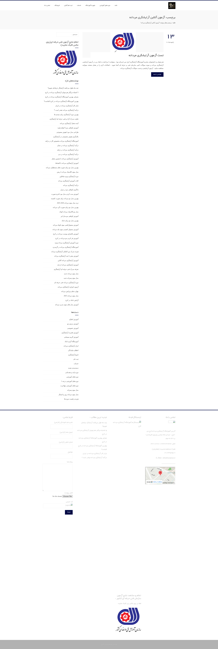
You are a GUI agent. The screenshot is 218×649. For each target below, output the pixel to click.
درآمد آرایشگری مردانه (70, 185)
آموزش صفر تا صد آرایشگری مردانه (66, 256)
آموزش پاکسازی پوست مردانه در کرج (65, 234)
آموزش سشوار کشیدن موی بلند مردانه (65, 229)
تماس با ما (47, 5)
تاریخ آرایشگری (73, 355)
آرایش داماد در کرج (72, 300)
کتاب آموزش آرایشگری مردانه (68, 181)
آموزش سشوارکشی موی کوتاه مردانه (65, 225)
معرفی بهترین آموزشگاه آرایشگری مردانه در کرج (61, 97)
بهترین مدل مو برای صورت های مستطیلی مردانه (62, 167)
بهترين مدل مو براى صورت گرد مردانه (65, 207)
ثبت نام (76, 359)
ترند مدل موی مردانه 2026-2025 (67, 203)
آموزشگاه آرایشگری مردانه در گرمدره (65, 247)
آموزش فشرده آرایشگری (70, 333)
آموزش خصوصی (72, 328)
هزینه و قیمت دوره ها (71, 399)
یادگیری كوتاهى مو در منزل (69, 190)
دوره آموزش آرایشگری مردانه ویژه (66, 243)
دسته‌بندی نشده (73, 368)
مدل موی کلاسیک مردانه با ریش (67, 172)
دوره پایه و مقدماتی (71, 372)
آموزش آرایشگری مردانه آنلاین (68, 260)
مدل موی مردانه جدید (71, 274)
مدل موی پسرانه (72, 390)
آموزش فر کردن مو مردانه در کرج (66, 238)
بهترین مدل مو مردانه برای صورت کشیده (64, 198)
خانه (116, 5)
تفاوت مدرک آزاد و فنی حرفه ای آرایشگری (64, 119)
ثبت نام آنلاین (68, 5)
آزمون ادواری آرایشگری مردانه (68, 287)
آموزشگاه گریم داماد (71, 341)
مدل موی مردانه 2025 (71, 296)
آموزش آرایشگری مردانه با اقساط (66, 163)
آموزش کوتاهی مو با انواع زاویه (68, 128)
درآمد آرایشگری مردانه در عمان (67, 145)
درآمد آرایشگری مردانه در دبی (68, 154)
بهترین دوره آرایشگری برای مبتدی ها (66, 114)
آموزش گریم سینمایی (71, 337)
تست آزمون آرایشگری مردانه (146, 55)
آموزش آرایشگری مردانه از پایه (67, 265)
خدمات (79, 5)
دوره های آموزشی (105, 5)
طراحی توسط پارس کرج (109, 644)
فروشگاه (57, 5)
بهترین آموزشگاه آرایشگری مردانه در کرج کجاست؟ (61, 101)
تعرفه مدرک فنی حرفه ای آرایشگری (66, 269)
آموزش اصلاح (73, 319)
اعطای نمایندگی (73, 350)
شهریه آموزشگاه (90, 5)
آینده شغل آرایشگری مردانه (69, 123)
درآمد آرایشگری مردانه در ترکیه (67, 150)
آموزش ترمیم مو (72, 324)
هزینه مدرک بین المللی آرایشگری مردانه (64, 251)
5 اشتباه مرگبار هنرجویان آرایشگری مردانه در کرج (61, 92)
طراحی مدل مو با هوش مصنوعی (67, 132)
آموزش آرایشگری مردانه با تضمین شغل (65, 159)
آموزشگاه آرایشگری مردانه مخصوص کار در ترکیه (61, 141)
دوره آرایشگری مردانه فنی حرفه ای (66, 282)
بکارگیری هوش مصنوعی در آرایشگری (65, 137)
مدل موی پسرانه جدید (71, 278)
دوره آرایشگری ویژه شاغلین (69, 176)
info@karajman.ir (169, 458)
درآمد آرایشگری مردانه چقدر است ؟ (66, 110)
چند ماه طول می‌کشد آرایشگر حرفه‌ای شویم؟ (63, 88)
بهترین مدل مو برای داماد (70, 221)
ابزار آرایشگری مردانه (71, 346)
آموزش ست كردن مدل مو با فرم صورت (64, 194)
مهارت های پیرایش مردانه (69, 291)
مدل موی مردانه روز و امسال (68, 394)
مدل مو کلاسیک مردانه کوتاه (68, 212)
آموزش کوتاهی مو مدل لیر (69, 216)
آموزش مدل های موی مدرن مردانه (66, 305)
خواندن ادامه (157, 74)
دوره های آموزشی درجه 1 (69, 381)
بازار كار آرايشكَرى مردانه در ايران (66, 106)
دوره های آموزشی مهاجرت (69, 386)
